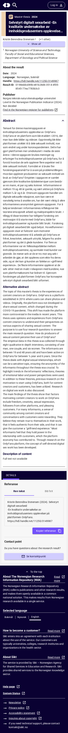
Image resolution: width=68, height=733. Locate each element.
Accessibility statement (22, 713)
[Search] (14, 5)
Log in (54, 5)
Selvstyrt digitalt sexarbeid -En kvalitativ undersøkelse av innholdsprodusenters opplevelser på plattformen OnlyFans (35, 26)
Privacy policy (16, 707)
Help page (9, 686)
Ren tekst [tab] (19, 491)
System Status (11, 693)
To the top (36, 571)
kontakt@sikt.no (18, 727)
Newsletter (15, 702)
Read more (57, 578)
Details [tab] (11, 475)
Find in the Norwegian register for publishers (28, 109)
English (35, 616)
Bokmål (9, 617)
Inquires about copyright (23, 718)
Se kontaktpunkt (36, 556)
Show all (36, 44)
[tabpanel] (34, 511)
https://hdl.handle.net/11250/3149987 (36, 81)
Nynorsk (21, 617)
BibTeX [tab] (49, 491)
